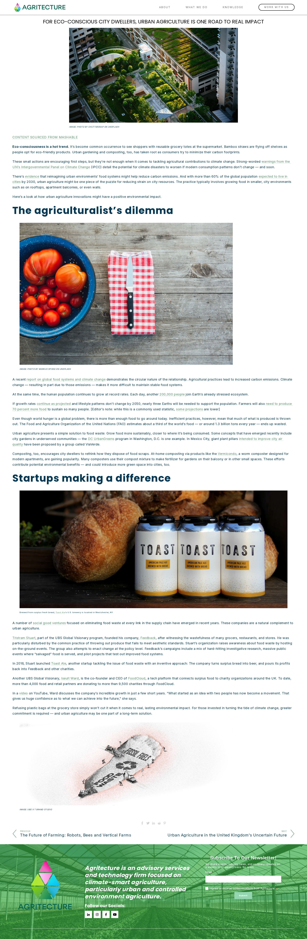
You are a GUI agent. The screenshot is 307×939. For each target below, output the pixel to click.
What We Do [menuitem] (197, 7)
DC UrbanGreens (101, 439)
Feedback (148, 638)
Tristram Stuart (24, 638)
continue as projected (54, 404)
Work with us (276, 7)
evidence (32, 176)
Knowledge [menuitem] (233, 7)
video (23, 693)
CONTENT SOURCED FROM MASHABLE (45, 137)
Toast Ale (60, 612)
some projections (189, 409)
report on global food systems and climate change (66, 379)
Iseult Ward (70, 678)
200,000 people (172, 394)
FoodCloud (136, 678)
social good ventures (49, 623)
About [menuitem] (165, 7)
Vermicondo (227, 454)
